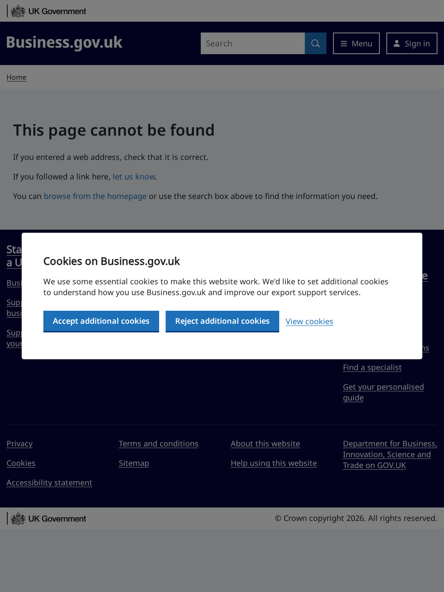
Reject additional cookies (222, 321)
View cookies (309, 321)
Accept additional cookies (101, 321)
